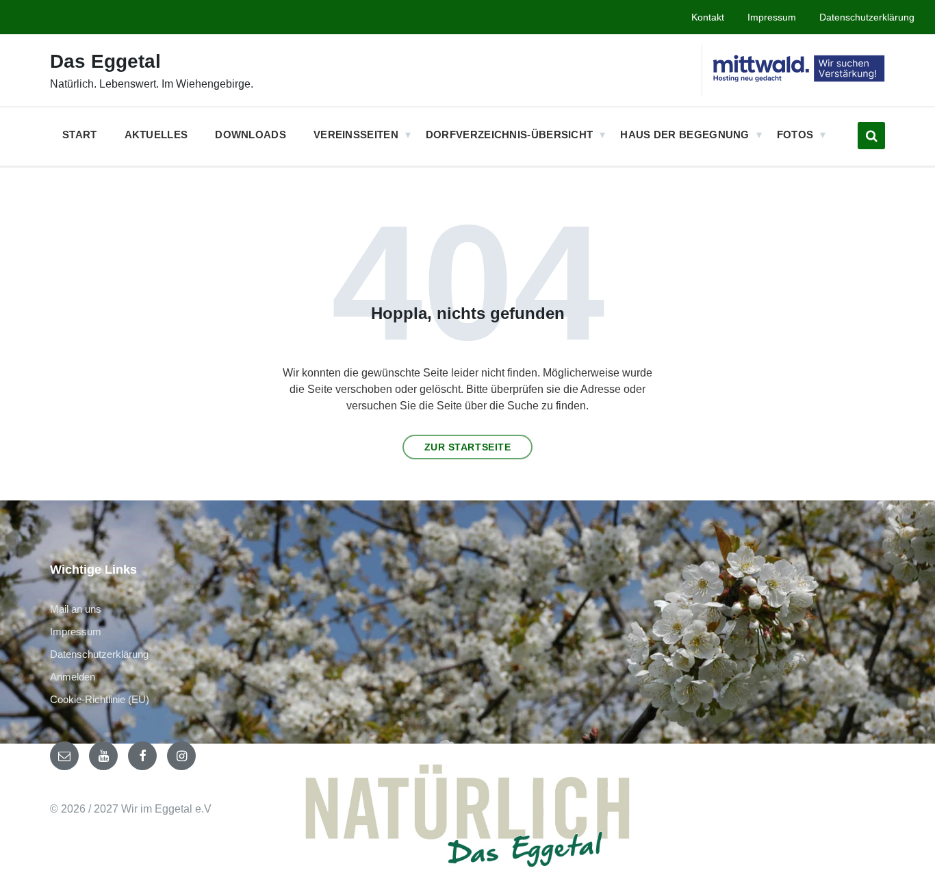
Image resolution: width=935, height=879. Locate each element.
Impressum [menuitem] (771, 17)
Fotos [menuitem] (795, 134)
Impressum (75, 631)
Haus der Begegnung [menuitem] (684, 134)
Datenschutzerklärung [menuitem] (866, 17)
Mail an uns (75, 609)
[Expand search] (871, 135)
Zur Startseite (467, 447)
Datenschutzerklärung (99, 654)
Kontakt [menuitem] (707, 17)
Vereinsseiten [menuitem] (355, 134)
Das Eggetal (105, 61)
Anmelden (72, 677)
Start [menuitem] (79, 134)
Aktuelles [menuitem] (156, 134)
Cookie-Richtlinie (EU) (99, 699)
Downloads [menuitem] (250, 134)
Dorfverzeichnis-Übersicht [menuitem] (509, 134)
